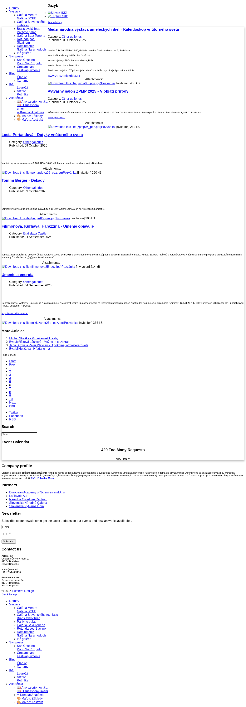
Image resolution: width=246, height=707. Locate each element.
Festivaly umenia (28, 70)
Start (12, 361)
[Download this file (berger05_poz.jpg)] (29, 218)
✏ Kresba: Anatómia (30, 112)
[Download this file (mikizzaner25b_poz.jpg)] (33, 322)
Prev (12, 364)
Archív (21, 91)
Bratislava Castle (35, 233)
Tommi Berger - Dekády (23, 180)
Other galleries (72, 36)
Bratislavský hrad (28, 28)
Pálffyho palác (26, 32)
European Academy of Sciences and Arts (37, 492)
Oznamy (22, 80)
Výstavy (14, 11)
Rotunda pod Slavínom (26, 40)
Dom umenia (25, 46)
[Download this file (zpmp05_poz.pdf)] (74, 126)
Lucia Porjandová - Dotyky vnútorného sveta (42, 135)
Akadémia (16, 97)
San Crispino (26, 59)
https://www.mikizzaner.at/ (15, 313)
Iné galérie (24, 53)
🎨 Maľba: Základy (30, 116)
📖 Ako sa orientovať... (32, 101)
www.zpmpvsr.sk (56, 117)
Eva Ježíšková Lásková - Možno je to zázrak (39, 341)
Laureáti (22, 87)
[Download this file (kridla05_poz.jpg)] (74, 83)
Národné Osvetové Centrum (28, 499)
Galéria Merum (27, 15)
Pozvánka (108, 83)
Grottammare (26, 66)
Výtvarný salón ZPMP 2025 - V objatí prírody (88, 91)
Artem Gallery (55, 22)
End (12, 406)
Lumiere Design (23, 591)
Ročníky (22, 94)
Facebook (16, 416)
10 (11, 399)
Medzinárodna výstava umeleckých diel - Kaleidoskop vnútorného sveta (113, 29)
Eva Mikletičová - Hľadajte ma (29, 348)
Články (22, 77)
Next (12, 402)
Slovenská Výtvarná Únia (26, 506)
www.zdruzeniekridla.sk (64, 75)
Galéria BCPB (26, 18)
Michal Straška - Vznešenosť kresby (33, 338)
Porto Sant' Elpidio (29, 63)
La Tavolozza (18, 495)
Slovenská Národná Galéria (28, 502)
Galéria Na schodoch (31, 49)
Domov (14, 8)
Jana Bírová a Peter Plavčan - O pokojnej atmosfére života (48, 345)
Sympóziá (16, 56)
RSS (12, 419)
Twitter (13, 412)
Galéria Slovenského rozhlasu (37, 614)
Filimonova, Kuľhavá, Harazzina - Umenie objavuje (48, 226)
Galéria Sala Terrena (31, 35)
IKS (11, 84)
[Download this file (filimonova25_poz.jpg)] (32, 266)
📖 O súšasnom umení (32, 691)
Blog (12, 73)
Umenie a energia (17, 275)
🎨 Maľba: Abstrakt (30, 119)
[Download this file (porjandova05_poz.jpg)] (32, 172)
